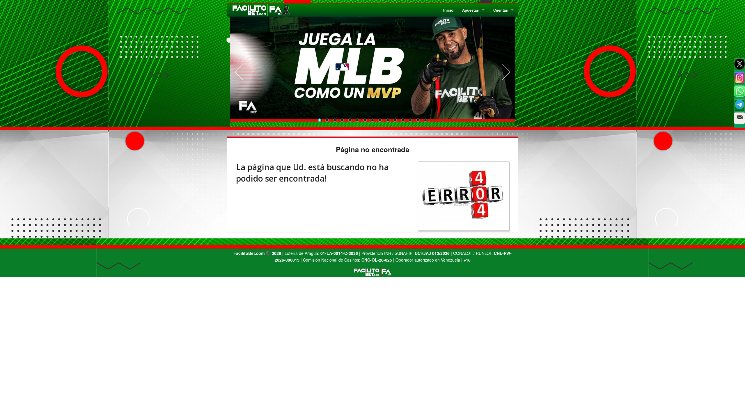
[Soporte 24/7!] (739, 105)
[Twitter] (739, 64)
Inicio (448, 10)
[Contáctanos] (739, 118)
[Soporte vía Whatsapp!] (739, 91)
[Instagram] (739, 78)
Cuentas (500, 10)
